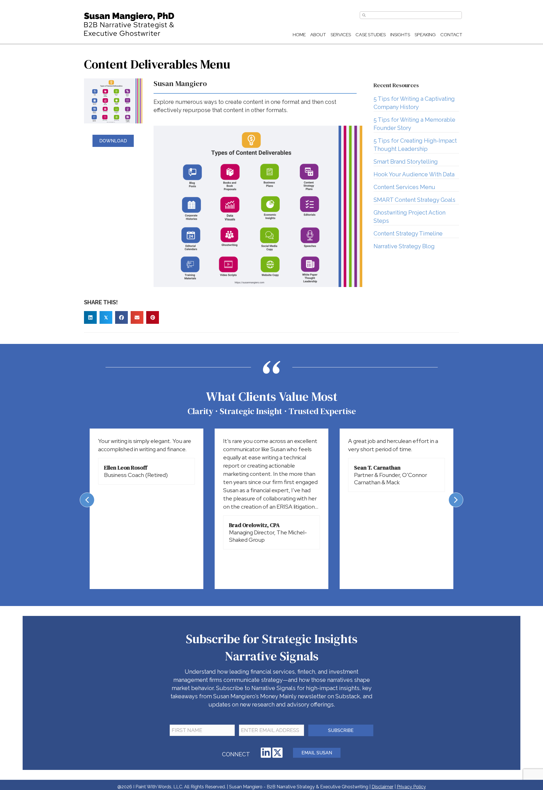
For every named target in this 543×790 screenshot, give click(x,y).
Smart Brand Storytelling (406, 161)
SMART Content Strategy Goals (414, 199)
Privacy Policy (411, 786)
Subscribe (341, 730)
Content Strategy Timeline (408, 233)
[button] (266, 753)
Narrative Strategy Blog (404, 246)
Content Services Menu (404, 187)
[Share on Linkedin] (90, 317)
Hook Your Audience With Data (414, 174)
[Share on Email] (137, 317)
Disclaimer (382, 786)
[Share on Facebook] (121, 317)
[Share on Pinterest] (152, 317)
